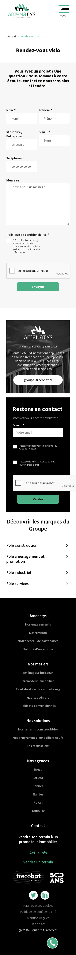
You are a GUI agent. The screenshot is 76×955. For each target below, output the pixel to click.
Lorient (38, 778)
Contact (38, 825)
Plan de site (38, 924)
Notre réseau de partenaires (38, 641)
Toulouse (38, 811)
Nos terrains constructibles (38, 729)
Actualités (38, 852)
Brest (38, 769)
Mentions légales (38, 918)
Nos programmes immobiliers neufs (38, 738)
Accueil (11, 36)
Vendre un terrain (38, 862)
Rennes (38, 786)
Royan (38, 802)
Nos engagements (38, 624)
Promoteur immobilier (38, 681)
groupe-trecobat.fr (38, 380)
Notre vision (38, 633)
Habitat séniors (38, 698)
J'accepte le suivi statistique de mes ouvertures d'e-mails (37, 463)
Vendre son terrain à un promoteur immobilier (38, 839)
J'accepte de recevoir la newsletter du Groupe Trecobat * (38, 447)
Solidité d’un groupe (38, 649)
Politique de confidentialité (38, 912)
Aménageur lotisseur (38, 673)
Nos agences (38, 760)
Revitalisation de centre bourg (38, 689)
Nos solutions (38, 720)
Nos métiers (38, 664)
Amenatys (38, 615)
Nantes (38, 794)
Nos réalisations (38, 746)
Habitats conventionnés (38, 706)
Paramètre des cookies (38, 906)
